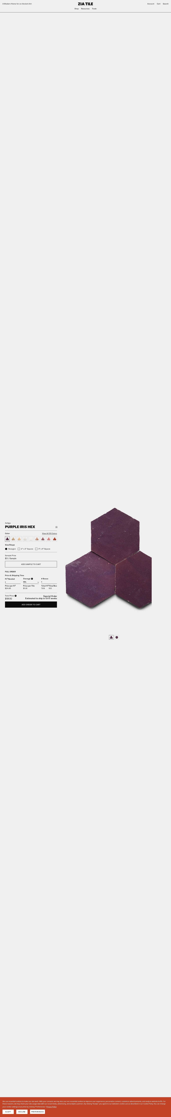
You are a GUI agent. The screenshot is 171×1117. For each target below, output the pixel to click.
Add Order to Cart (31, 604)
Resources (85, 9)
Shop (76, 9)
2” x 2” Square (27, 549)
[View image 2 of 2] (117, 637)
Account (150, 4)
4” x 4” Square (44, 549)
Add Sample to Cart (31, 564)
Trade (94, 9)
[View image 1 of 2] (111, 637)
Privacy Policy (51, 1107)
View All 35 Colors (49, 533)
